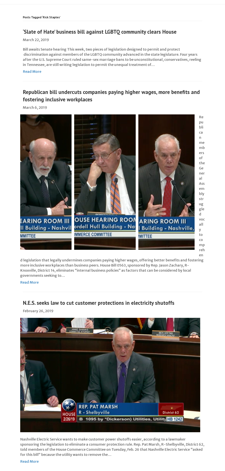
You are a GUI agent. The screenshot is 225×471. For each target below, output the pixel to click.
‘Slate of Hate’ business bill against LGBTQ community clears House (99, 31)
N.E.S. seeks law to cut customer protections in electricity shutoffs (98, 302)
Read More (32, 71)
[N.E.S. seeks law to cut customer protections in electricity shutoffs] (110, 374)
